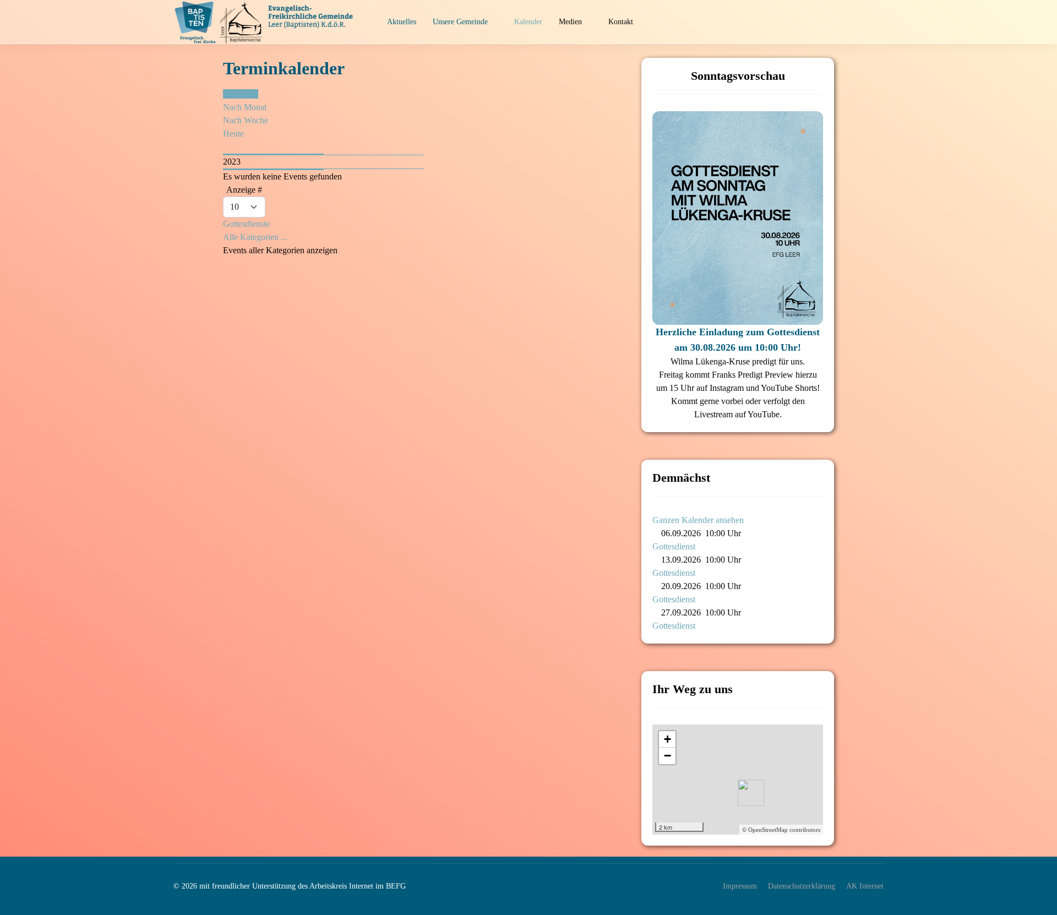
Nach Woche (245, 120)
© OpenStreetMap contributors (781, 829)
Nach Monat (244, 107)
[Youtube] (853, 22)
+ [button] (667, 739)
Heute (233, 133)
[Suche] (226, 146)
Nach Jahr (240, 94)
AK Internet (865, 886)
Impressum (740, 886)
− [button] (667, 756)
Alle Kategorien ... (255, 237)
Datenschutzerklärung (801, 886)
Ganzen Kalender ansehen (698, 520)
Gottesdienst (673, 546)
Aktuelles (401, 22)
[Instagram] (877, 22)
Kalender (528, 22)
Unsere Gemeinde (460, 22)
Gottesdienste (246, 223)
